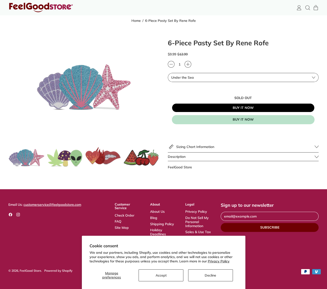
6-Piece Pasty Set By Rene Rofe (170, 21)
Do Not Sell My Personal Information (197, 222)
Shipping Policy (162, 224)
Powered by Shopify (58, 270)
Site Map (122, 227)
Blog (153, 218)
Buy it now (243, 119)
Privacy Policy (219, 261)
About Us (157, 211)
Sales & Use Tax (198, 232)
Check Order (124, 215)
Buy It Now (243, 108)
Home (136, 21)
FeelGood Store (180, 167)
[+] (188, 64)
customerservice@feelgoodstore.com (52, 204)
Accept (161, 275)
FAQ (118, 221)
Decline (210, 275)
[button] (307, 8)
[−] (171, 64)
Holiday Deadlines (158, 232)
